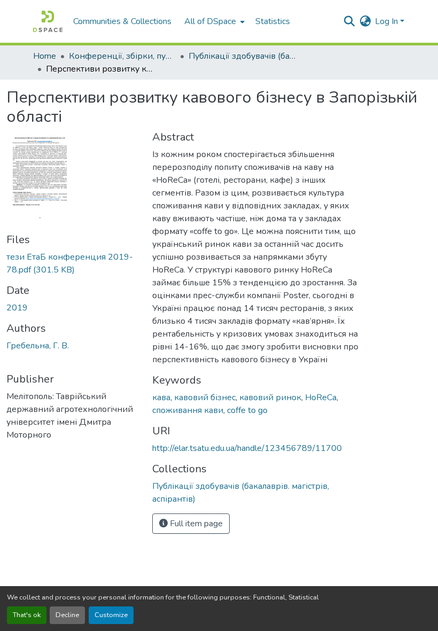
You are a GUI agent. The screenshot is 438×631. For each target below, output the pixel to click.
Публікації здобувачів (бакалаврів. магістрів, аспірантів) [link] (242, 56)
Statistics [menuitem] (272, 21)
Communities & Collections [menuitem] (122, 21)
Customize (111, 615)
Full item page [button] (195, 523)
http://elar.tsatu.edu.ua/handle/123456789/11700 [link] (247, 448)
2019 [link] (17, 308)
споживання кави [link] (187, 410)
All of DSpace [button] (210, 21)
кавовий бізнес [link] (205, 397)
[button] (47, 21)
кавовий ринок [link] (270, 397)
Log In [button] (387, 21)
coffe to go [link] (247, 410)
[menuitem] (213, 21)
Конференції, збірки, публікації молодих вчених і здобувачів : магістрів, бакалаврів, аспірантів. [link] (122, 56)
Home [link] (44, 56)
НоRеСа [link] (321, 397)
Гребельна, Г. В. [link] (37, 346)
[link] (72, 263)
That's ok (27, 615)
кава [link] (161, 397)
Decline (67, 615)
